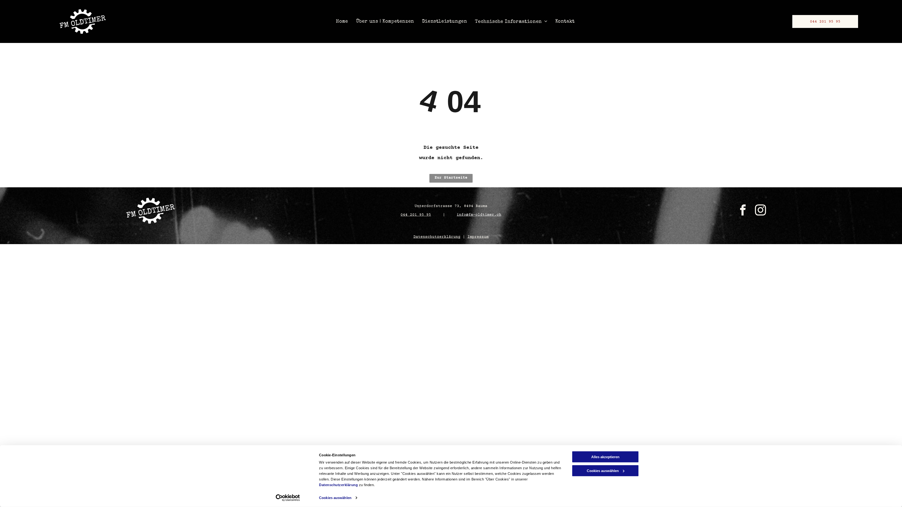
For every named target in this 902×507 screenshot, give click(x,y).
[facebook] (743, 210)
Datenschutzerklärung (338, 485)
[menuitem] (343, 21)
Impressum (478, 237)
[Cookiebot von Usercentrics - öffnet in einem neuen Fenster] (287, 497)
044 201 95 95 (415, 215)
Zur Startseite (451, 178)
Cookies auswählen (335, 498)
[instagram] (760, 210)
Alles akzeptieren (605, 457)
